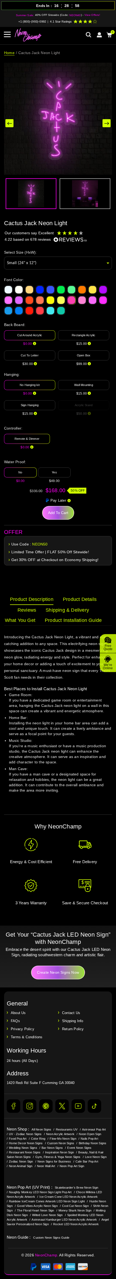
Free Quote (108, 647)
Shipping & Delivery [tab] (67, 610)
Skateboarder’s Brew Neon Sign (76, 1187)
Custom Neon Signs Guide (51, 1237)
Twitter (62, 1106)
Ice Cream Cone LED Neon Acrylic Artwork (68, 1196)
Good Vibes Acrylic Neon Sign (37, 1205)
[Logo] (28, 35)
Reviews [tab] (27, 610)
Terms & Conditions (27, 1037)
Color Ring (38, 1138)
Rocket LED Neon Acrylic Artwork (76, 1224)
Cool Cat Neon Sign (75, 1205)
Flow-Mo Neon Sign (63, 1138)
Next (107, 123)
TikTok (94, 1106)
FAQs (15, 1021)
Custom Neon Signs (60, 1143)
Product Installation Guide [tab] (73, 620)
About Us (18, 1013)
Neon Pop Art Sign (72, 1166)
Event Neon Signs (79, 1147)
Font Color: (14, 280)
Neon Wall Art (46, 1166)
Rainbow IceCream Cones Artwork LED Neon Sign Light (47, 1201)
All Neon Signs (41, 1129)
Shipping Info (72, 1021)
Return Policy (73, 1029)
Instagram (29, 1106)
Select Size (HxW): (20, 252)
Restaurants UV (67, 1129)
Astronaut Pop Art (94, 1129)
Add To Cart (58, 513)
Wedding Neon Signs (23, 1147)
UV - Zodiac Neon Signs (25, 1134)
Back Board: (14, 325)
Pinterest (46, 1106)
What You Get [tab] (20, 620)
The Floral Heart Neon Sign (35, 1210)
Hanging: (12, 374)
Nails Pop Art (89, 1138)
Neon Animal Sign (20, 1166)
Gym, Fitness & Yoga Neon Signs (58, 1156)
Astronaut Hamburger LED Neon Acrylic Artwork (64, 1219)
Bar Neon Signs (52, 1147)
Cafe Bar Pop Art (87, 1161)
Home (9, 53)
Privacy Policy (22, 1029)
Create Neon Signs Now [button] (58, 972)
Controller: (13, 428)
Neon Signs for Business (54, 1161)
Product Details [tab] (80, 599)
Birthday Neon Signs (93, 1143)
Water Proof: (15, 462)
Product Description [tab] (31, 599)
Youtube (78, 1106)
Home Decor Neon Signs (26, 1143)
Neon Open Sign (90, 1134)
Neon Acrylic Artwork (60, 1134)
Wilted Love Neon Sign (47, 1215)
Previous (9, 123)
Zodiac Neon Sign (21, 1161)
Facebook (13, 1106)
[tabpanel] (58, 718)
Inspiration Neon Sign (59, 1152)
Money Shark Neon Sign (75, 1210)
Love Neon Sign (96, 1156)
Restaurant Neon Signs (24, 1152)
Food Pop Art (17, 1138)
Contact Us (71, 1013)
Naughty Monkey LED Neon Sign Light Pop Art (40, 1192)
